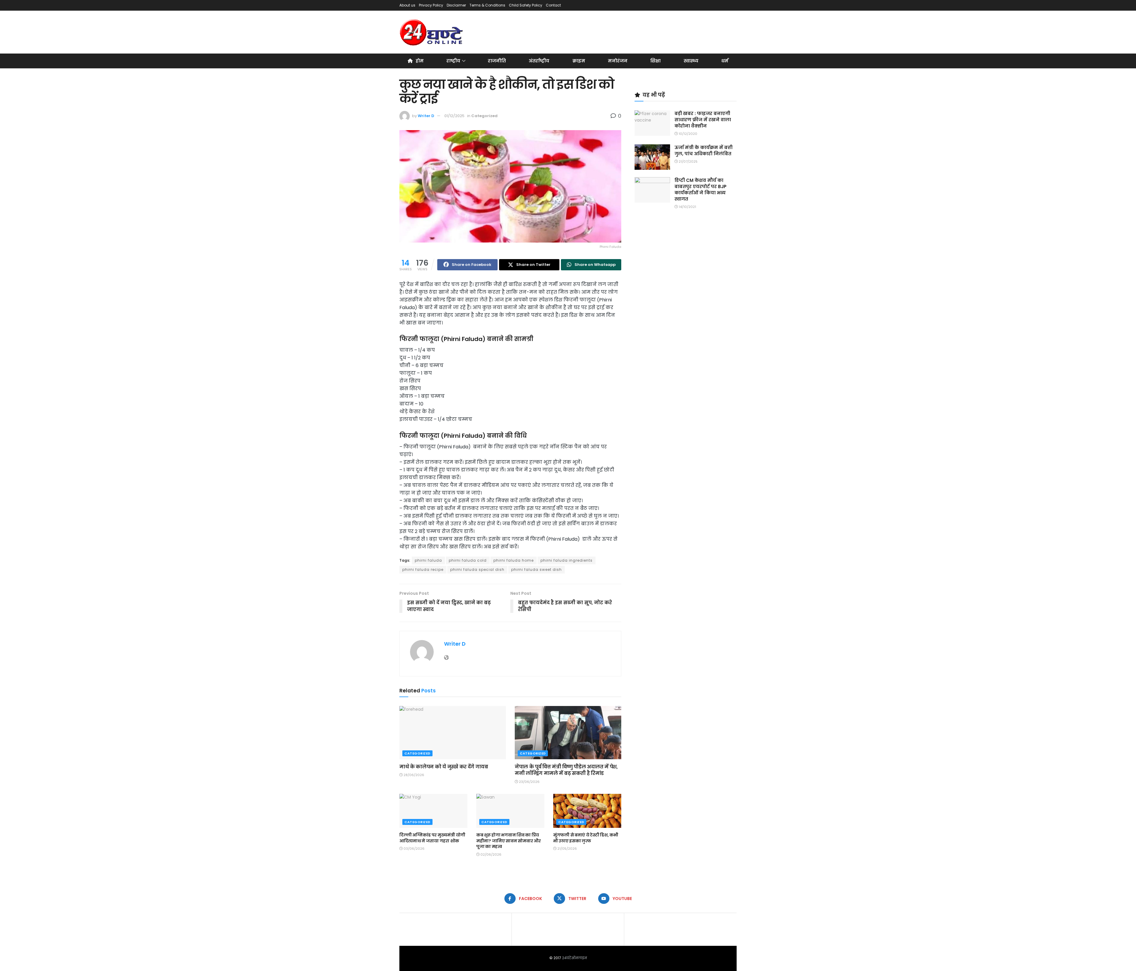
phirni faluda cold (468, 560)
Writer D (426, 116)
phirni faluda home (513, 560)
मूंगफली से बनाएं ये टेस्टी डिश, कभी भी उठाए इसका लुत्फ (585, 838)
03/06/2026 (414, 848)
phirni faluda (428, 560)
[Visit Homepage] (431, 32)
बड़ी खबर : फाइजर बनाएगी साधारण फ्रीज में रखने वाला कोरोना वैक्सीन (702, 119)
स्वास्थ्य (691, 61)
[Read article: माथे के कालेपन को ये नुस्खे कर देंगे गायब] (452, 732)
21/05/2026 (566, 848)
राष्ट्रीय (453, 61)
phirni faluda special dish (477, 569)
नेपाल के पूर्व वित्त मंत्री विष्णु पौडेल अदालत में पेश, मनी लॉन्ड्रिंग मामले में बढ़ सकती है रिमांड (566, 770)
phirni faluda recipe (422, 569)
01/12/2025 (454, 116)
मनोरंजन (617, 61)
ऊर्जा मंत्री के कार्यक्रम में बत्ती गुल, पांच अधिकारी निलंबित (703, 150)
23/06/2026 (529, 781)
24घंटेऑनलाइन (574, 957)
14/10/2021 (687, 206)
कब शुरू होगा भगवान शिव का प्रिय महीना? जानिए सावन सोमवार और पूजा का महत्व (508, 840)
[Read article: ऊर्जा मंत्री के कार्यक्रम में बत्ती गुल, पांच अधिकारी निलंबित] (652, 157)
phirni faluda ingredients (566, 560)
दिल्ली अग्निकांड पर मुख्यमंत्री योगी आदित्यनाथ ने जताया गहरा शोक (432, 838)
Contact (553, 5)
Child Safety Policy (525, 5)
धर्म (724, 61)
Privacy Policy (431, 5)
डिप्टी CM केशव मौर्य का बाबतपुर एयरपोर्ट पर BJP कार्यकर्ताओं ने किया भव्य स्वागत (700, 189)
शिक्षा (655, 61)
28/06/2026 (413, 775)
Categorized (484, 116)
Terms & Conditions (487, 5)
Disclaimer (456, 5)
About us (407, 5)
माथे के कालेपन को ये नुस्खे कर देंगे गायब (443, 766)
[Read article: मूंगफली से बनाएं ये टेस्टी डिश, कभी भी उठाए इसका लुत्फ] (587, 811)
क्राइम (578, 61)
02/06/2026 (490, 854)
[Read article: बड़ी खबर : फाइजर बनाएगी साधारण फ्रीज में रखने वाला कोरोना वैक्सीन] (652, 123)
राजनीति (497, 61)
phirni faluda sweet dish (536, 569)
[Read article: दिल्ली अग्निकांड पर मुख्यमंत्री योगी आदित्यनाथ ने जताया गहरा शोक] (433, 811)
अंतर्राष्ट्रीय (539, 61)
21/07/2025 (688, 161)
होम (420, 61)
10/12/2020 (687, 133)
